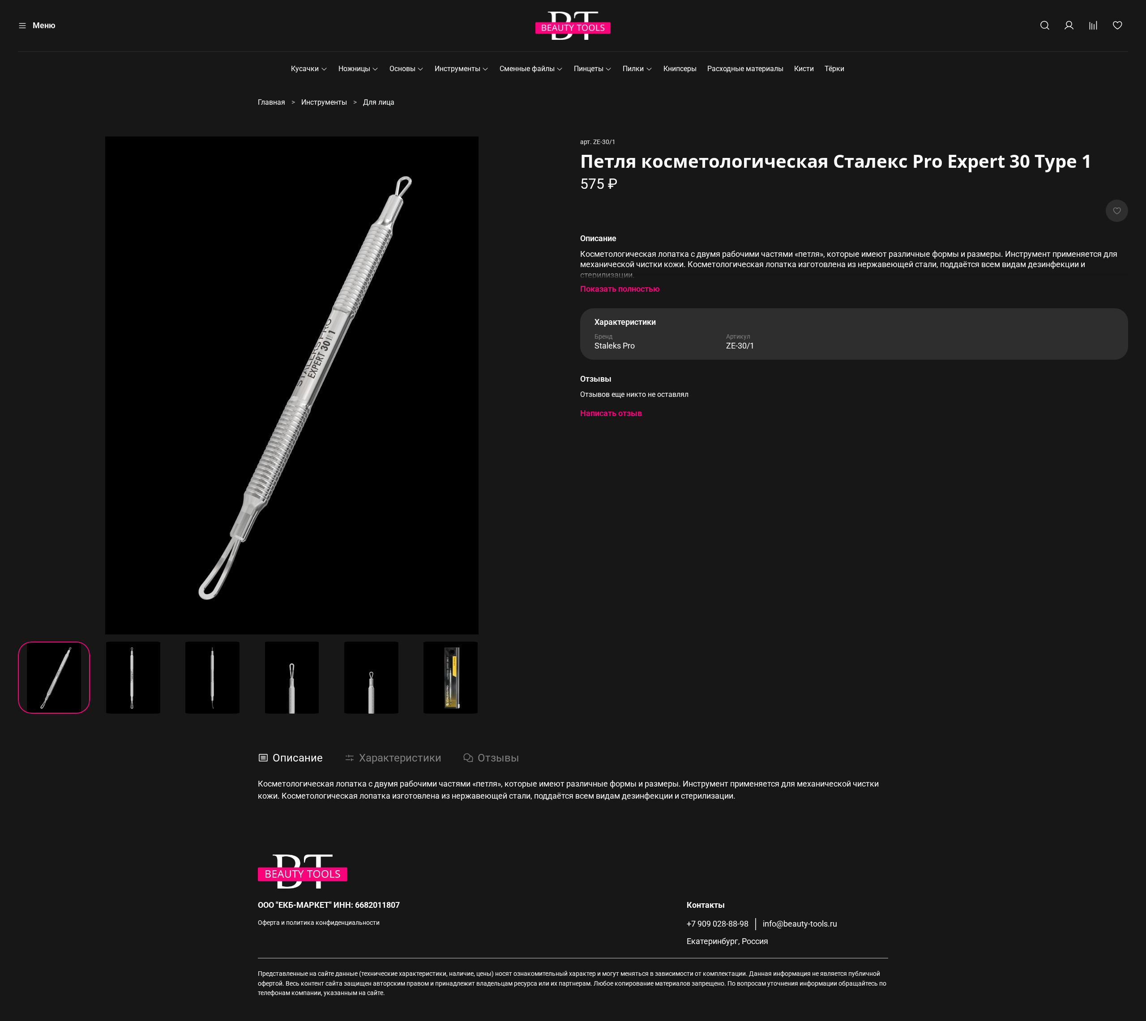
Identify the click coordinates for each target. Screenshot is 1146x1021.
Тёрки (834, 68)
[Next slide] (551, 385)
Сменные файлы (527, 68)
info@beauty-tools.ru (800, 923)
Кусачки (305, 68)
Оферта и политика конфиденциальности (319, 923)
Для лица (378, 102)
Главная (271, 102)
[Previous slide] (32, 385)
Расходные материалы (745, 68)
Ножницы (354, 68)
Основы (402, 68)
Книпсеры (680, 68)
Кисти (804, 68)
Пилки (633, 68)
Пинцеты (588, 68)
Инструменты (457, 68)
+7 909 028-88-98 (717, 923)
